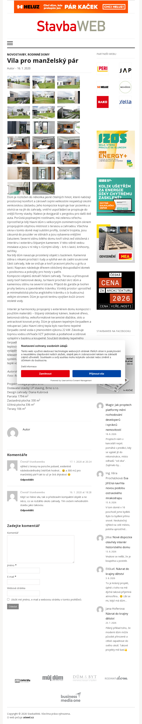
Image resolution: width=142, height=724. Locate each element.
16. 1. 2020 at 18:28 (80, 492)
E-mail (10, 576)
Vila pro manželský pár (42, 60)
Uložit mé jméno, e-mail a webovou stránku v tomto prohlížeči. (46, 599)
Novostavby (16, 54)
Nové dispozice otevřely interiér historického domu (119, 542)
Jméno (10, 565)
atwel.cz (28, 717)
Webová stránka (16, 588)
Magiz (110, 405)
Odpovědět (27, 479)
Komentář (13, 532)
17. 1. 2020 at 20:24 (80, 461)
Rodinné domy (39, 54)
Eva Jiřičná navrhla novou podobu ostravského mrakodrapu (117, 488)
